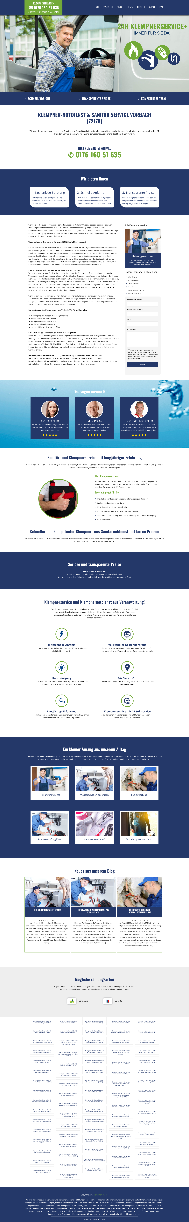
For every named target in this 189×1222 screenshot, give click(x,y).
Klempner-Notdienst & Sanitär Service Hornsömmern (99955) (147, 1071)
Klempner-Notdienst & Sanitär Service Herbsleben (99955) (94, 1081)
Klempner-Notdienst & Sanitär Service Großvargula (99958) (94, 1071)
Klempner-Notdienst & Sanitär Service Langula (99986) (147, 1041)
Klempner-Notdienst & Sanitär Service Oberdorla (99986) (94, 1051)
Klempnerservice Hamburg (72, 1205)
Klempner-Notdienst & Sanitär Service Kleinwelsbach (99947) (121, 1115)
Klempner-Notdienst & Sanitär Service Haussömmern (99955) (42, 1091)
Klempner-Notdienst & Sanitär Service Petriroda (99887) (147, 1143)
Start (97, 7)
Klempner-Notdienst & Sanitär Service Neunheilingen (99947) (42, 1110)
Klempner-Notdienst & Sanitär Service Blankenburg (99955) (147, 1081)
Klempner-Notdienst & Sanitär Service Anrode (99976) (42, 1061)
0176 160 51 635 (43, 7)
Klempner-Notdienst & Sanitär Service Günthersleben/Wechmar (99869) (147, 1175)
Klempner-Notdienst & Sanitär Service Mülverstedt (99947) (121, 1106)
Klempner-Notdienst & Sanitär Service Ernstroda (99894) (68, 1125)
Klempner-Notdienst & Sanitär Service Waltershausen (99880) (68, 1155)
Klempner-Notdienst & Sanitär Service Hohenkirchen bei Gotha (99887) (120, 1136)
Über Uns (129, 7)
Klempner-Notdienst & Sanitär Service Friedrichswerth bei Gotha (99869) (68, 1175)
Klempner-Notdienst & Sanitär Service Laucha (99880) (42, 1161)
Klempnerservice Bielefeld (130, 1211)
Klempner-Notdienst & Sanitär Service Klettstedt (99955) (94, 1091)
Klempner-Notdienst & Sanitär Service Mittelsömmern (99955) (42, 1081)
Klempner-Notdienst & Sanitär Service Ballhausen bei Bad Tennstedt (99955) (121, 1083)
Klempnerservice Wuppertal (107, 1211)
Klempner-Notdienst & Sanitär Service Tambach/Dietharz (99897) (147, 1123)
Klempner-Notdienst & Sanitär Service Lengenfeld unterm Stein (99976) (68, 1054)
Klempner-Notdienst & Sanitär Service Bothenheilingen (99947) (42, 1101)
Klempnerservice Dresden (152, 1208)
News (161, 7)
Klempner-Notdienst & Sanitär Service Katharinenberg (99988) (42, 1041)
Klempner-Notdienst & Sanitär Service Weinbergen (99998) (42, 1022)
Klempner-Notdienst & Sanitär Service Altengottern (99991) (68, 1032)
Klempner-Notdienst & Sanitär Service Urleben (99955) (121, 1073)
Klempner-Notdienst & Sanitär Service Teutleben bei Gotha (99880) (147, 1164)
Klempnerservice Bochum (84, 1211)
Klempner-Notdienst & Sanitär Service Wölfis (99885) (94, 1150)
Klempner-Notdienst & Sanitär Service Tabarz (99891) (147, 1133)
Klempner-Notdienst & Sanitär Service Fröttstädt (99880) (68, 1165)
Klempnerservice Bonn (151, 1211)
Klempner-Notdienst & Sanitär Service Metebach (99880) (94, 1170)
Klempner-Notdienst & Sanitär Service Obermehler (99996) (121, 1022)
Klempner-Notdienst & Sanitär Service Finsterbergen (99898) (94, 1120)
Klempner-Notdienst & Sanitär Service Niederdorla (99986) (121, 1041)
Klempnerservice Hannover (40, 1211)
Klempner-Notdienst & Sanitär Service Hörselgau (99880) (42, 1151)
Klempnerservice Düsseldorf (44, 1208)
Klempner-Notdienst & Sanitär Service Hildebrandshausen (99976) (121, 1052)
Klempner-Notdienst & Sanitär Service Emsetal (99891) (94, 1130)
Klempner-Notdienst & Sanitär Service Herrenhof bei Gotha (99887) (42, 1141)
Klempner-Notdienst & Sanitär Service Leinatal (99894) (121, 1125)
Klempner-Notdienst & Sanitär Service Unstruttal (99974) (68, 1065)
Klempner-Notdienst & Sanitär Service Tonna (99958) (42, 1071)
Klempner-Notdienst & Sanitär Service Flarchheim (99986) (94, 1041)
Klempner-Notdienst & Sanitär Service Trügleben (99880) (121, 1166)
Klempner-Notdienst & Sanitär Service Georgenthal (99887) (68, 1135)
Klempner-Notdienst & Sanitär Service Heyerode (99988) (147, 1032)
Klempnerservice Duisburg (62, 1211)
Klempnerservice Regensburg (60, 1214)
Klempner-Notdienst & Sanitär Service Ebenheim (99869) (42, 1171)
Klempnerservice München (95, 1205)
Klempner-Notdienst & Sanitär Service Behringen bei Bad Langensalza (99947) (121, 1095)
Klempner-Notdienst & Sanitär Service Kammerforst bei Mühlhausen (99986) (68, 1042)
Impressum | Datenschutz (92, 1219)
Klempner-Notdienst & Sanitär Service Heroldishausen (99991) (94, 1032)
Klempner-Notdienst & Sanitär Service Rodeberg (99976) (147, 1061)
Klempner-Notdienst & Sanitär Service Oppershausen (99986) (42, 1051)
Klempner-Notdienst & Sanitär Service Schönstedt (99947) (94, 1110)
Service (152, 7)
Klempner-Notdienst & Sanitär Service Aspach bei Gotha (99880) (94, 1160)
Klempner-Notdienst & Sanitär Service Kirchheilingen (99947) (68, 1104)
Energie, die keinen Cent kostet (47, 910)
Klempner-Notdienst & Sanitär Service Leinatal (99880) (121, 1157)
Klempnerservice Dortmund (68, 1208)
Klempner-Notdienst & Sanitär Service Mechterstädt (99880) (147, 1153)
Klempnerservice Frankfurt (136, 1205)
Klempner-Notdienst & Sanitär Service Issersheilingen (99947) (146, 1112)
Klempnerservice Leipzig (131, 1208)
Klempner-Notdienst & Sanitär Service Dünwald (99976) (94, 1061)
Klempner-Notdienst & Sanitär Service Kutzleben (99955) (68, 1074)
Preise (119, 7)
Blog (103, 1219)
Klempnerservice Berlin (50, 1205)
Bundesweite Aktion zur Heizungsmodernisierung (140, 911)
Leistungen (140, 7)
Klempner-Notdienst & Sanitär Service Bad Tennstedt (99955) (147, 1091)
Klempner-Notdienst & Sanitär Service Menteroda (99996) (94, 1022)
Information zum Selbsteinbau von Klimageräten (93, 911)
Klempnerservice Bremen (110, 1208)
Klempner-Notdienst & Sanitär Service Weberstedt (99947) (94, 1101)
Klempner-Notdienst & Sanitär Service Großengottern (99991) (120, 1032)
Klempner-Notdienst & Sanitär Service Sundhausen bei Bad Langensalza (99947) (68, 1115)
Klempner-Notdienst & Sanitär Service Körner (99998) (68, 1022)
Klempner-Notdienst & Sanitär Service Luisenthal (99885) (121, 1147)
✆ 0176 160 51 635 (94, 154)
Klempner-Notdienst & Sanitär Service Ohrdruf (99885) (68, 1145)
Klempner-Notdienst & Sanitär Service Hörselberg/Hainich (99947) (147, 1101)
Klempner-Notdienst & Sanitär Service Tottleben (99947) (68, 1094)
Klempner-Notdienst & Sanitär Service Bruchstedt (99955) (68, 1084)
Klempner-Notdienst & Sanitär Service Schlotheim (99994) (42, 1032)
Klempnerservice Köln (115, 1205)
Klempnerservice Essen (90, 1208)
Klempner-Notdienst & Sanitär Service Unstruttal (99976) (147, 1051)
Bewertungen (108, 7)
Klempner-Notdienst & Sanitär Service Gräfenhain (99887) (94, 1140)
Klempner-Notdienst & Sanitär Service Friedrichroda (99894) (42, 1130)
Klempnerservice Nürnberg (83, 1214)
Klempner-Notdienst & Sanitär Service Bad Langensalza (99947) (42, 1120)
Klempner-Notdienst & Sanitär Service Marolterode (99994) (147, 1022)
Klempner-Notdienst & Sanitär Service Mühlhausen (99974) (121, 1063)
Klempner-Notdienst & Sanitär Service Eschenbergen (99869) (121, 1176)
